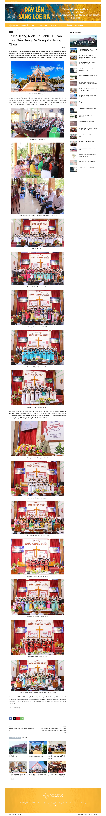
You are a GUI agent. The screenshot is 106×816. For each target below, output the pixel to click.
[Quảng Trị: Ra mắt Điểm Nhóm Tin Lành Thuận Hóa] (18, 747)
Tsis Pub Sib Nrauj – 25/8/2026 (86, 121)
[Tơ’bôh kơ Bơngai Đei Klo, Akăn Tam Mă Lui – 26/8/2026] (73, 70)
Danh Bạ (53, 25)
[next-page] (12, 779)
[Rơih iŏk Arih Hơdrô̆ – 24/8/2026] (73, 169)
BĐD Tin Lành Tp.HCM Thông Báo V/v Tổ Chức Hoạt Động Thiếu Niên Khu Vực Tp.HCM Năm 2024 (53, 730)
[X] (14, 718)
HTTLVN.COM (79, 25)
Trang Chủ (24, 25)
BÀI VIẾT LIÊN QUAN (15, 738)
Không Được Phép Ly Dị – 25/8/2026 (87, 102)
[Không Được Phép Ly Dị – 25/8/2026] (73, 103)
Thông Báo (43, 25)
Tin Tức (34, 25)
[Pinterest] (18, 718)
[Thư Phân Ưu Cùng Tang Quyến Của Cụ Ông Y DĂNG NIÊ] (73, 156)
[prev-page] (10, 779)
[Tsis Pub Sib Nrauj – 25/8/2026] (73, 123)
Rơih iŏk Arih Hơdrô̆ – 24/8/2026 (86, 167)
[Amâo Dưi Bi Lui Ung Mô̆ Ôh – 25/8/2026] (73, 116)
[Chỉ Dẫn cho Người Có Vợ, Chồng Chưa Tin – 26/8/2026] (73, 63)
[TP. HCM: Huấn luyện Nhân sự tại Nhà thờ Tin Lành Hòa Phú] (18, 767)
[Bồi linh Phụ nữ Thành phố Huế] (73, 143)
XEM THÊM (25, 738)
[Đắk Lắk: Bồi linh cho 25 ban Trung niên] (73, 136)
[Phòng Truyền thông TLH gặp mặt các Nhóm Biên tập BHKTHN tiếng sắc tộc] (57, 747)
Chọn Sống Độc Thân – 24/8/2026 (87, 161)
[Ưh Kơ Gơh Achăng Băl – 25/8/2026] (73, 110)
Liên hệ (95, 814)
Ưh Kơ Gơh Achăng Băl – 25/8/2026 (87, 108)
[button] (95, 25)
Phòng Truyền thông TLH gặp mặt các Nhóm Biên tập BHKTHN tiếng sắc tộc (56, 756)
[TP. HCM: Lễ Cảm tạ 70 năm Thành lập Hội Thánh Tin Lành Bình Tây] (57, 767)
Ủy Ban (69, 25)
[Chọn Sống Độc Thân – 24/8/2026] (73, 162)
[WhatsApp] (22, 718)
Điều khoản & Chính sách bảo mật (84, 814)
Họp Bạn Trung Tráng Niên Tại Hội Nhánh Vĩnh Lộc (21, 729)
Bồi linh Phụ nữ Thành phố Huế (86, 141)
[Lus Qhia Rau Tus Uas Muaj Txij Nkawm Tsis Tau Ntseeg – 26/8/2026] (73, 83)
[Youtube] (96, 1)
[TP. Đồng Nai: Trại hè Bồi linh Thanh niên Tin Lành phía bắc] (38, 767)
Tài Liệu (61, 25)
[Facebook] (93, 1)
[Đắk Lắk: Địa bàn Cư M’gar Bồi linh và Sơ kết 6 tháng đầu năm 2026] (38, 747)
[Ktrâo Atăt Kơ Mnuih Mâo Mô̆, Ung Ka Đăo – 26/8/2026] (73, 77)
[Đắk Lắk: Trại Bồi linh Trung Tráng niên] (73, 149)
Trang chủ (11, 29)
